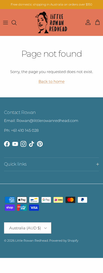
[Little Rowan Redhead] (51, 22)
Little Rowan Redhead (31, 240)
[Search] (16, 22)
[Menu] (5, 22)
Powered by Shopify (63, 240)
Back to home (51, 81)
